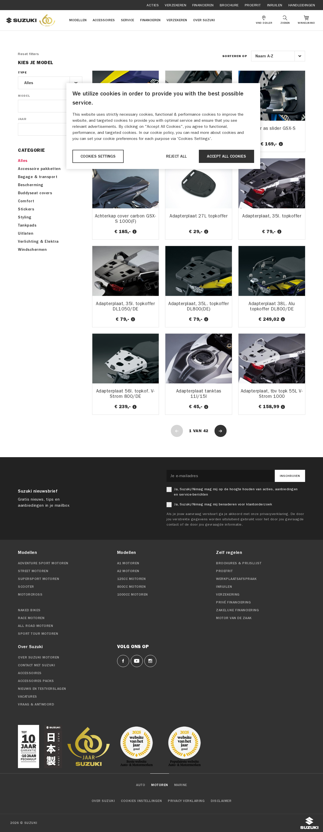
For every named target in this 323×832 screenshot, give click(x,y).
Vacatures (27, 697)
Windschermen (32, 249)
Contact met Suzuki (36, 665)
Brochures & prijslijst (238, 563)
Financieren (203, 5)
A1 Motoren (128, 563)
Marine (180, 785)
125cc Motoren (131, 579)
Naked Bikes (29, 610)
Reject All (176, 156)
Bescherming (30, 185)
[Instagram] (150, 661)
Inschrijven (290, 476)
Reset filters (28, 54)
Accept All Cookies (226, 156)
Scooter (26, 587)
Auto (140, 785)
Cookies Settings (98, 156)
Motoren (159, 785)
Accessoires (30, 673)
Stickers (26, 209)
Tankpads (27, 225)
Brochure (229, 5)
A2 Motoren (128, 571)
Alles (23, 160)
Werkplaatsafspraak (236, 579)
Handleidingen (301, 5)
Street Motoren (33, 571)
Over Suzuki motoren (38, 657)
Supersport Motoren (38, 579)
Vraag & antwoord (36, 704)
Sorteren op (234, 56)
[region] (163, 126)
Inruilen (274, 5)
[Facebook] (123, 661)
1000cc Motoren (132, 595)
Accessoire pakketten (39, 168)
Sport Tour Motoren (38, 634)
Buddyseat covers (35, 193)
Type (22, 72)
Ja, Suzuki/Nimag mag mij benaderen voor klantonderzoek (223, 504)
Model (24, 95)
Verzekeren (175, 5)
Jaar (22, 119)
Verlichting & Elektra (38, 241)
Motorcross (30, 595)
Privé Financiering (233, 602)
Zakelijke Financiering (237, 610)
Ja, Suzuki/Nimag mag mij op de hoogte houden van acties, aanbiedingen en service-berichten (236, 492)
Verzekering (228, 595)
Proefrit (253, 5)
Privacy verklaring (186, 801)
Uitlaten (25, 233)
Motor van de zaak (234, 618)
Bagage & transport (37, 177)
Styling (25, 217)
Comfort (26, 201)
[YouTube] (137, 661)
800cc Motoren (131, 587)
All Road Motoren (35, 626)
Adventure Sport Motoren (43, 563)
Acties (153, 5)
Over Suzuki (103, 801)
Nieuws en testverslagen (42, 689)
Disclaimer (221, 801)
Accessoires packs (36, 681)
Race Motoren (31, 618)
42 (205, 430)
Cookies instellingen (141, 801)
